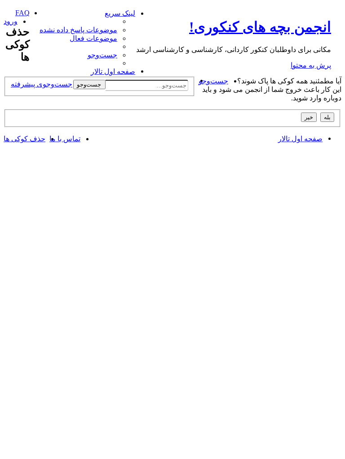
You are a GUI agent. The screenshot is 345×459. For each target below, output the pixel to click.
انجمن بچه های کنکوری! (260, 27)
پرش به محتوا (311, 65)
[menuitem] (79, 30)
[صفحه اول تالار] (336, 11)
